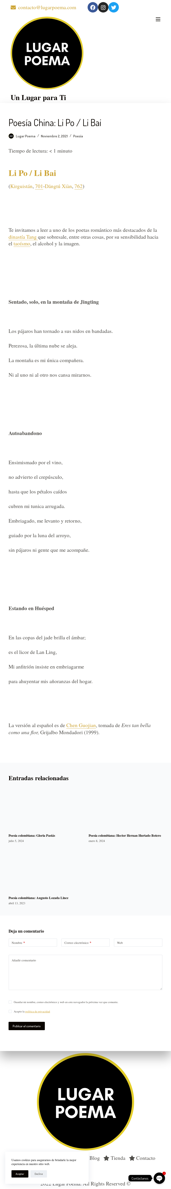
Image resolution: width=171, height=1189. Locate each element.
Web (120, 943)
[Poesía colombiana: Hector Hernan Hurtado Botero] (125, 807)
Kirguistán (21, 186)
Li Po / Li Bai (32, 173)
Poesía (78, 136)
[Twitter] (113, 7)
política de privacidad (37, 1011)
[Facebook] (93, 7)
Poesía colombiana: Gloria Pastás (32, 835)
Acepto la (32, 1011)
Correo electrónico (77, 942)
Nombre (18, 942)
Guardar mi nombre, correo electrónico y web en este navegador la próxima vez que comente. (66, 1002)
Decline (39, 1173)
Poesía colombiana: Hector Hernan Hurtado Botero (125, 835)
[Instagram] (103, 7)
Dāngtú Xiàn (58, 186)
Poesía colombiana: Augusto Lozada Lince (38, 897)
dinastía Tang (23, 236)
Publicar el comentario (27, 1026)
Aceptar (20, 1173)
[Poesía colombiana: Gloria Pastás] (45, 807)
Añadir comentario (24, 960)
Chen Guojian (81, 725)
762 (78, 186)
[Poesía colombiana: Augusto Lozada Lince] (45, 869)
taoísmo (22, 243)
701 (39, 186)
